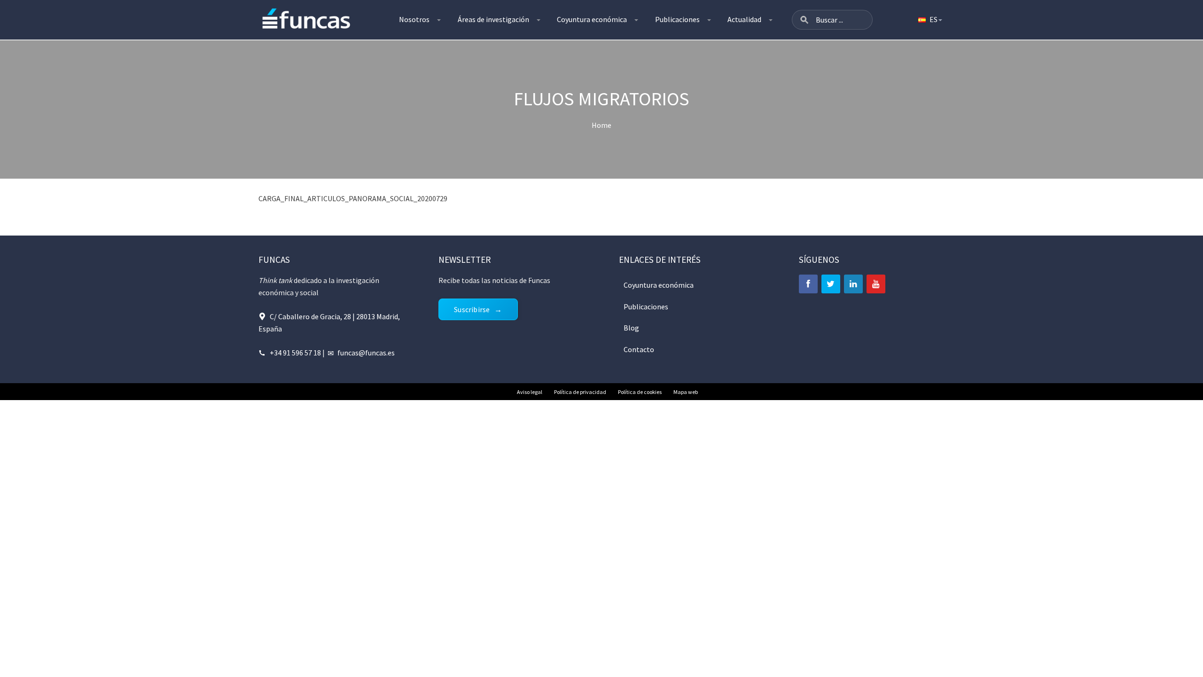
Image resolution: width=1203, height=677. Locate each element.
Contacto (639, 349)
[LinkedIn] (853, 284)
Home (601, 125)
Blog (631, 327)
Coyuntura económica (592, 19)
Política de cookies (640, 391)
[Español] (929, 20)
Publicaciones (677, 19)
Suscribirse (472, 309)
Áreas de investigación (493, 19)
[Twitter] (830, 284)
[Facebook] (808, 284)
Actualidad (744, 19)
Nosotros (414, 19)
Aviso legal (529, 391)
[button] (804, 20)
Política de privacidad (580, 391)
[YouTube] (876, 284)
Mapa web (685, 391)
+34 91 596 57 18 (295, 352)
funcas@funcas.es (366, 352)
